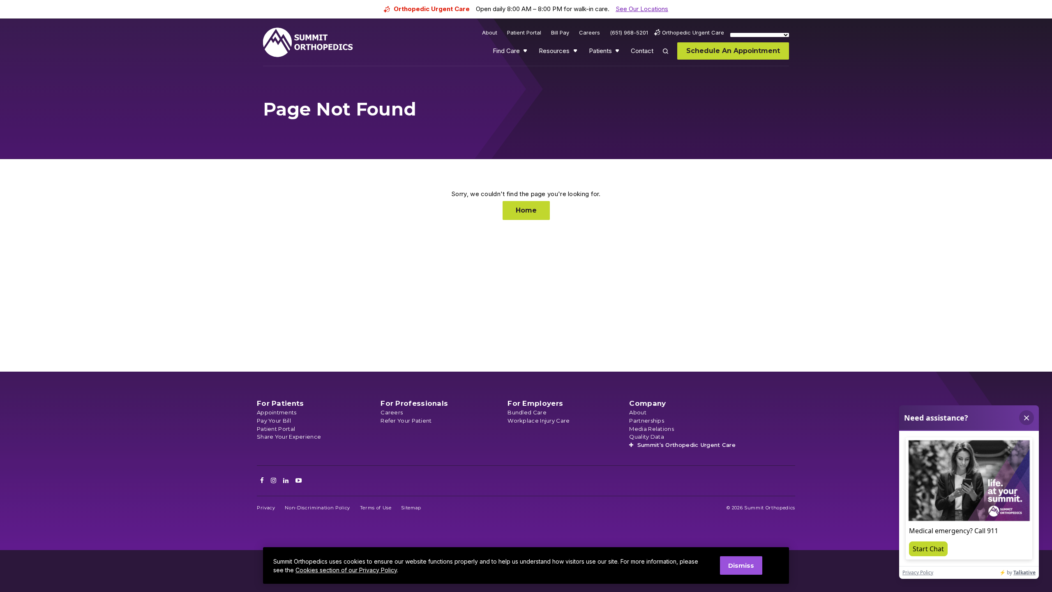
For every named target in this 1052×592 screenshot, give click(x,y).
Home (526, 210)
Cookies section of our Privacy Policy (346, 570)
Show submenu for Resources (576, 53)
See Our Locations (642, 9)
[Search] (670, 57)
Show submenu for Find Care (526, 53)
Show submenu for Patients (618, 53)
